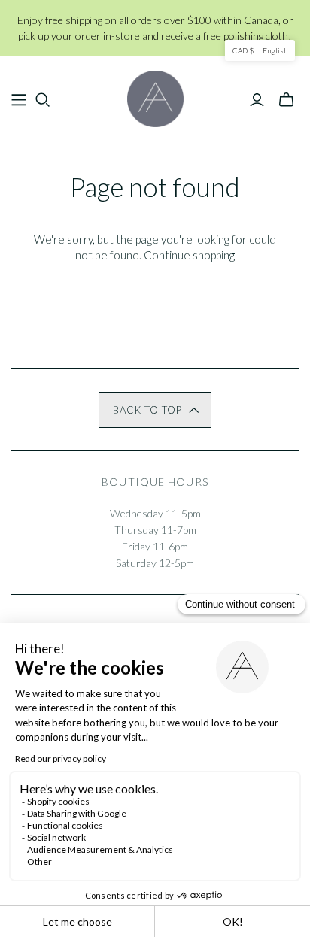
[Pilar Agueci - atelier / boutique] (155, 96)
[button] (155, 410)
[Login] (257, 100)
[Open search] (42, 100)
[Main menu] (18, 100)
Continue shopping (189, 255)
